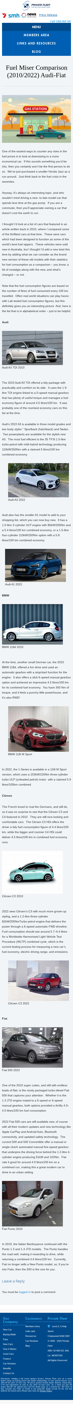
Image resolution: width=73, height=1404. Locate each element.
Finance (7, 1358)
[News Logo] (28, 16)
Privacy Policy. (46, 1391)
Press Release (48, 15)
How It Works (9, 1349)
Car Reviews (9, 1363)
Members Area (36, 35)
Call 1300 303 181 (60, 21)
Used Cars (8, 1354)
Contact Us (8, 1373)
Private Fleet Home (36, 5)
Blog (36, 52)
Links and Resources (36, 43)
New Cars (8, 1344)
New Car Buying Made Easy (9, 1334)
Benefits (7, 1368)
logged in (25, 1292)
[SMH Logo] (11, 16)
